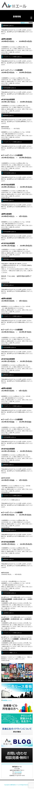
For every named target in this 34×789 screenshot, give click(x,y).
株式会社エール (15, 784)
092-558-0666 (18, 772)
